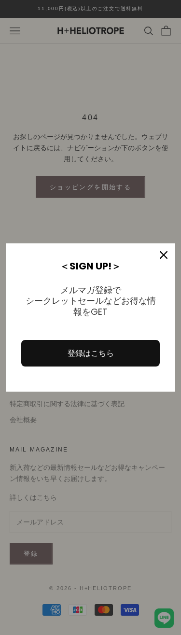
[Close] (163, 255)
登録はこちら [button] (91, 353)
